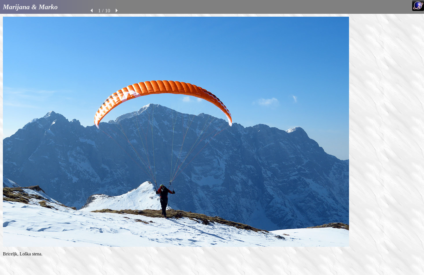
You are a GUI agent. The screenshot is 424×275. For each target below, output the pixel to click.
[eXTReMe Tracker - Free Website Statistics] (418, 9)
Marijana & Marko (30, 7)
